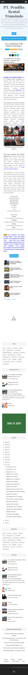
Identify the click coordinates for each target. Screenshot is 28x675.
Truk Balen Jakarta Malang (12, 514)
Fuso (4, 350)
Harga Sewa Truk (9, 350)
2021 (6, 454)
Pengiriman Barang (11, 354)
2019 (6, 459)
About (6, 659)
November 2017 (10, 469)
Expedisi (7, 49)
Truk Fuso (13, 361)
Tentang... (10, 602)
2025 (6, 444)
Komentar (14, 299)
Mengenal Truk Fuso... (13, 382)
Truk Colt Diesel (6, 361)
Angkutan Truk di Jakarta (12, 504)
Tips (9, 359)
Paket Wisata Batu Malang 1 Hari (14, 645)
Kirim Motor (22, 352)
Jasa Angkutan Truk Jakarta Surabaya (15, 491)
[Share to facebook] (10, 55)
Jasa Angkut (17, 350)
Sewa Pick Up (14, 357)
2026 (6, 442)
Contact (13, 659)
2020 (6, 457)
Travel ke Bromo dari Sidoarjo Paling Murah (14, 648)
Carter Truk (9, 348)
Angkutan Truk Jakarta (11, 486)
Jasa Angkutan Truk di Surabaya (14, 506)
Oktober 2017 (9, 472)
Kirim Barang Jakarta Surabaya (13, 516)
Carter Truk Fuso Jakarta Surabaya (14, 499)
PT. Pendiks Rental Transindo (19, 667)
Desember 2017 (10, 467)
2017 (6, 464)
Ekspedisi (15, 348)
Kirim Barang (16, 352)
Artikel (4, 348)
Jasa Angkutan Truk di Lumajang (14, 496)
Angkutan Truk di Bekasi (12, 481)
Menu (2, 1)
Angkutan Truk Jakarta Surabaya (14, 509)
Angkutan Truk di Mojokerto (13, 484)
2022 (6, 452)
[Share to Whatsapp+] (15, 55)
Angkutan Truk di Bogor (12, 476)
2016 (6, 520)
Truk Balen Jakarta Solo (12, 501)
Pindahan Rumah (13, 49)
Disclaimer (6, 661)
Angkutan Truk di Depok (12, 474)
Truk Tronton (19, 361)
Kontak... (10, 403)
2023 (6, 449)
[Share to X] (13, 55)
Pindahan (19, 354)
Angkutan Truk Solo (11, 511)
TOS (24, 661)
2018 (6, 462)
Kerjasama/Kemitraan (7, 352)
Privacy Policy (15, 661)
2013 (6, 523)
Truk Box (20, 359)
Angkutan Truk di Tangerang (13, 479)
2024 (6, 447)
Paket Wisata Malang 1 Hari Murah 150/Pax (14, 650)
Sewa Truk (20, 49)
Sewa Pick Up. (21, 357)
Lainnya (4, 354)
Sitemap (20, 659)
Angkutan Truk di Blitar (11, 494)
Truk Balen (14, 359)
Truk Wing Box (6, 363)
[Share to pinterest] (18, 55)
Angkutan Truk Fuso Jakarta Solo (14, 489)
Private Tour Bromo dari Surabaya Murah (14, 642)
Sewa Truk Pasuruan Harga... (15, 595)
